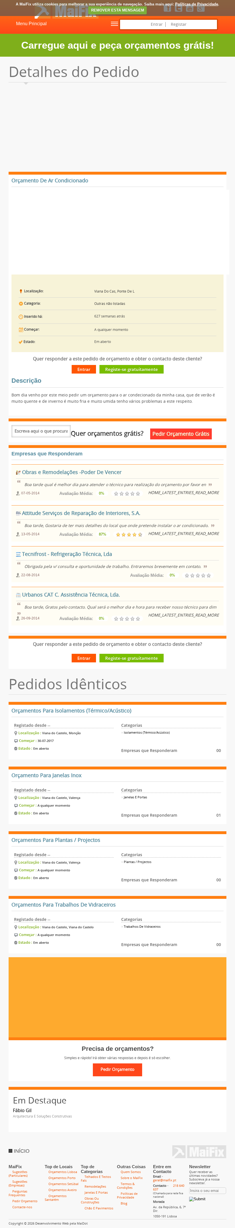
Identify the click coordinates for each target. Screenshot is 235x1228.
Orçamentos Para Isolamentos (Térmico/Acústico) (71, 711)
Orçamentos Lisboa (62, 1172)
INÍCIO (21, 1151)
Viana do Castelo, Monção (61, 733)
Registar (179, 24)
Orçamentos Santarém (55, 1198)
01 (218, 815)
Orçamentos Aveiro (62, 1190)
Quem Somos (131, 1172)
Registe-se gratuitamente (131, 369)
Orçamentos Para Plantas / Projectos (55, 840)
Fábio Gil (22, 1110)
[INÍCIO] (49, 17)
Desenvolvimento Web (52, 1223)
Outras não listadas (109, 304)
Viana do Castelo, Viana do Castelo (68, 927)
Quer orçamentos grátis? (107, 433)
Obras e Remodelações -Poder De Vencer (71, 472)
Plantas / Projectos (137, 862)
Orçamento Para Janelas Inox (46, 775)
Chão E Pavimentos (99, 1208)
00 (218, 750)
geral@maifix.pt (164, 1180)
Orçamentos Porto (62, 1178)
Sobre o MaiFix (132, 1178)
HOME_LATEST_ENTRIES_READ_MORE (183, 492)
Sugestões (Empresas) (18, 1183)
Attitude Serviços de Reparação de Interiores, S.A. (80, 513)
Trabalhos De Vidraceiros (141, 927)
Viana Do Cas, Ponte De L (114, 291)
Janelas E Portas (135, 797)
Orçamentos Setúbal (63, 1184)
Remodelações (95, 1186)
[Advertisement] (117, 129)
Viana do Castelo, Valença (61, 797)
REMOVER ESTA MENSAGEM (117, 10)
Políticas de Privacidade (196, 4)
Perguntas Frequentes (18, 1193)
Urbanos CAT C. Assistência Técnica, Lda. (70, 595)
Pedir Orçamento (25, 1201)
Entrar (157, 24)
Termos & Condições (126, 1186)
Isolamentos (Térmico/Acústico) (146, 733)
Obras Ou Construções (90, 1200)
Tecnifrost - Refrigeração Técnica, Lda (66, 554)
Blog (124, 1203)
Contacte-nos (22, 1207)
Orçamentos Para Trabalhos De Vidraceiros (63, 905)
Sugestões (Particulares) (18, 1174)
